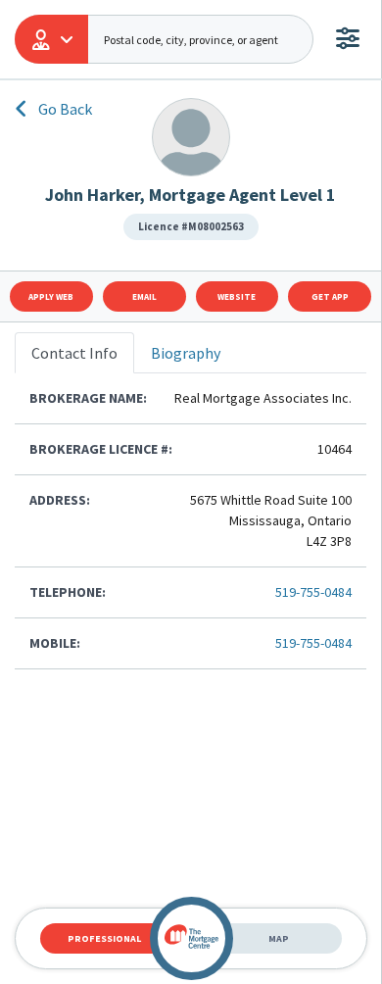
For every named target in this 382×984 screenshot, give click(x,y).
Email (144, 296)
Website (236, 296)
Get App (330, 296)
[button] (51, 39)
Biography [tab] (185, 353)
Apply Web (50, 296)
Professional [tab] (104, 938)
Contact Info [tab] (74, 353)
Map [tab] (278, 938)
